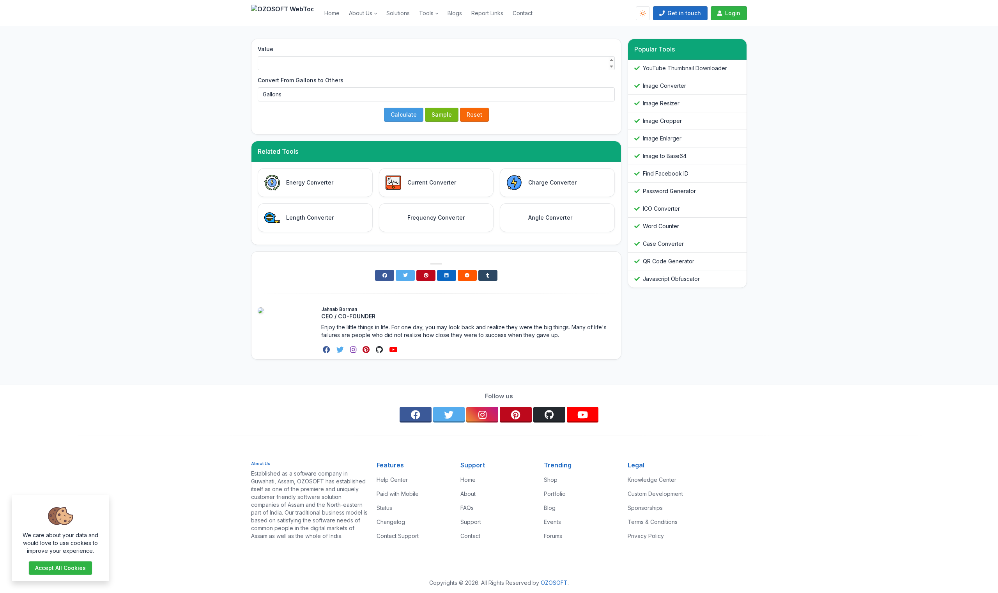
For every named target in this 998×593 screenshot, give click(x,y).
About (468, 493)
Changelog (391, 521)
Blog (550, 507)
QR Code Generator (668, 261)
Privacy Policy (646, 536)
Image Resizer (661, 103)
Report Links (487, 13)
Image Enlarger (662, 138)
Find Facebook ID (665, 173)
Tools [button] (426, 13)
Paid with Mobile (398, 493)
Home (332, 13)
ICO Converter (661, 208)
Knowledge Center (652, 479)
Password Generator (669, 191)
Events (552, 521)
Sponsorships (645, 507)
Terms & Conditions (653, 521)
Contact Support (398, 536)
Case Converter (663, 243)
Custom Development (655, 493)
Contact (523, 13)
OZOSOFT (554, 582)
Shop (550, 479)
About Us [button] (360, 13)
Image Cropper (662, 120)
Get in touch (684, 13)
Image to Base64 (665, 156)
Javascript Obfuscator (671, 278)
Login (732, 13)
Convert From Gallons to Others (300, 80)
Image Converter (664, 85)
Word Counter (661, 226)
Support (470, 521)
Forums (553, 536)
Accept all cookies (60, 568)
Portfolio (555, 493)
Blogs (455, 13)
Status (384, 507)
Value (265, 49)
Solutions (398, 13)
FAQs (467, 507)
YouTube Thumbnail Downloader (685, 68)
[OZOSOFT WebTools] (285, 13)
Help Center (392, 479)
